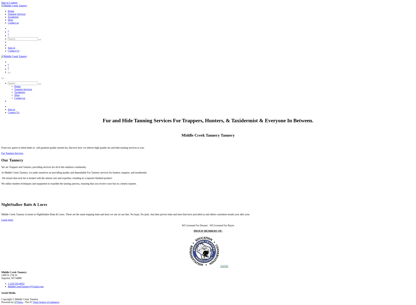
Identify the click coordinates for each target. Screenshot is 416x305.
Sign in (11, 47)
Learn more (7, 220)
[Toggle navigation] (9, 72)
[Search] (40, 39)
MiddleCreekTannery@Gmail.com (26, 286)
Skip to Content (9, 2)
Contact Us (13, 50)
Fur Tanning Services (12, 153)
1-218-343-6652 (16, 283)
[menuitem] (11, 11)
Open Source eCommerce (46, 302)
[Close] (2, 78)
